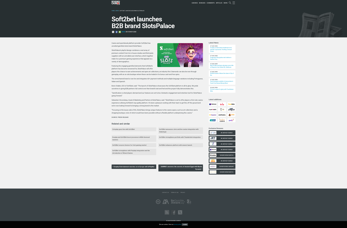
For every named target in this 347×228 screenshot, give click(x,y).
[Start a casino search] (230, 3)
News (226, 3)
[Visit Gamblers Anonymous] (165, 201)
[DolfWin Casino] (213, 120)
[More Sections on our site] (233, 3)
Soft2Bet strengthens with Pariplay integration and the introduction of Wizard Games (131, 152)
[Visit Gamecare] (189, 201)
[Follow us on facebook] (173, 212)
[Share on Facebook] (116, 32)
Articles (219, 3)
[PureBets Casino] (231, 104)
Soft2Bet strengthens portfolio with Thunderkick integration (180, 137)
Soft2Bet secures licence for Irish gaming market (129, 145)
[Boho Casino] (222, 120)
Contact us (165, 192)
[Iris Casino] (222, 104)
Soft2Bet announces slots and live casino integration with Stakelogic (179, 130)
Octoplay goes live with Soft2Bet (123, 129)
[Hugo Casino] (231, 115)
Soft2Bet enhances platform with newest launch (175, 145)
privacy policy (177, 224)
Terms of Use (174, 192)
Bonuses (202, 3)
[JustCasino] (222, 115)
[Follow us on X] (180, 212)
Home (113, 10)
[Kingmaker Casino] (213, 115)
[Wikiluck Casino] (222, 109)
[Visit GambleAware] (178, 201)
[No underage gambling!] (158, 201)
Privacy (183, 192)
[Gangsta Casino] (231, 109)
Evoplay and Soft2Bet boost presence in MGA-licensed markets (131, 138)
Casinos (195, 3)
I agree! (185, 224)
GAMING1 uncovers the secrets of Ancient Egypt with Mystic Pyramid (181, 168)
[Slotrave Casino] (213, 104)
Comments (211, 3)
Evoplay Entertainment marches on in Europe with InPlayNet (134, 167)
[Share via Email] (120, 32)
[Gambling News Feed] (167, 212)
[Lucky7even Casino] (231, 120)
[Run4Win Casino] (213, 109)
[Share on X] (113, 32)
